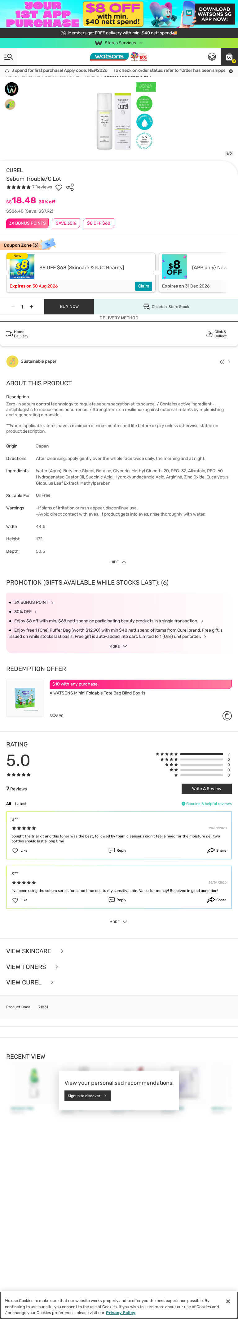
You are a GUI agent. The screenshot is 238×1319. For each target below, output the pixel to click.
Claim (143, 286)
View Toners (26, 967)
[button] (229, 56)
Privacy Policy (120, 1312)
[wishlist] (59, 187)
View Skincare (29, 951)
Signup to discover (84, 1095)
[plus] (31, 307)
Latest (21, 804)
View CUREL (24, 982)
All (8, 804)
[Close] (228, 1301)
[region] (119, 1305)
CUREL (14, 170)
